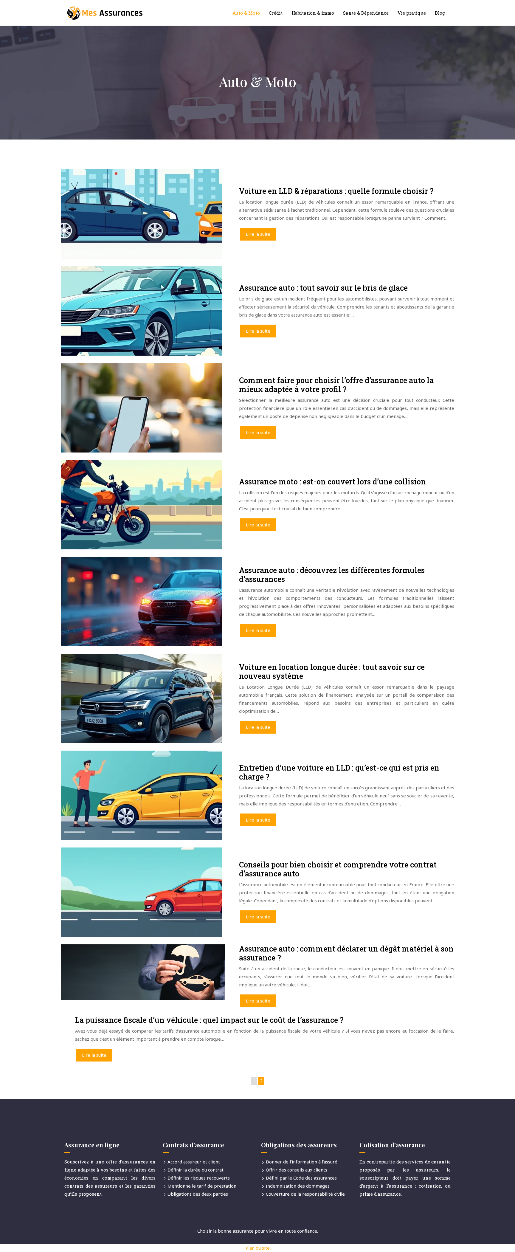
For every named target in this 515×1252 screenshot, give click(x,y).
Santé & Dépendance (366, 13)
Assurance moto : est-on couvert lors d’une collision (332, 481)
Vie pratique (412, 13)
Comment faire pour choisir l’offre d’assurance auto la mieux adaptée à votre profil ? (336, 384)
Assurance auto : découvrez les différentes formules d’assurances (332, 574)
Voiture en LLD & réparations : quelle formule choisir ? (336, 191)
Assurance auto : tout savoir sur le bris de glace (323, 288)
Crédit (276, 13)
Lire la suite (258, 234)
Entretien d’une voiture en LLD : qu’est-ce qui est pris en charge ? (339, 772)
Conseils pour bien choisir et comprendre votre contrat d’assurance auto (338, 869)
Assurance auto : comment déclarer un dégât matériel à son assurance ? (346, 953)
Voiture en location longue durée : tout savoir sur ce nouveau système (332, 671)
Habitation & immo (312, 13)
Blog (440, 13)
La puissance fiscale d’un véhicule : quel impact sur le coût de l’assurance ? (209, 1020)
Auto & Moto (246, 13)
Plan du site (258, 1248)
